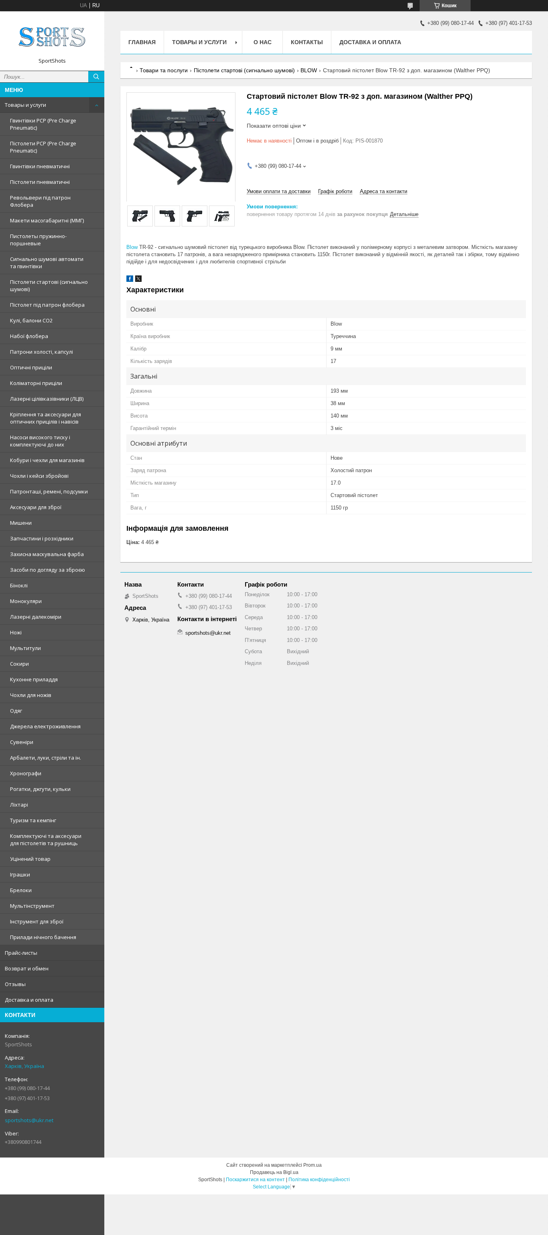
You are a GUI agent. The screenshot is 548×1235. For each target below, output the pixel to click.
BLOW (308, 70)
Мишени (21, 522)
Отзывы (15, 984)
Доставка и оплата (29, 999)
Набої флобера (29, 336)
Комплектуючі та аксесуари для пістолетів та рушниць (45, 839)
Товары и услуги (25, 104)
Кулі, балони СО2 (31, 320)
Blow (132, 247)
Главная (142, 42)
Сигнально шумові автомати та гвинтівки (46, 262)
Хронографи (25, 773)
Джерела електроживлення (45, 726)
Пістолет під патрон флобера (47, 304)
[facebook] (129, 280)
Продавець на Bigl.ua (274, 1172)
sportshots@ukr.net (29, 1120)
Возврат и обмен (27, 968)
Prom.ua (312, 1165)
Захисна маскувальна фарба (47, 554)
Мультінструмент (32, 905)
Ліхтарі (19, 804)
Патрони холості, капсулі (41, 351)
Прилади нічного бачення (43, 937)
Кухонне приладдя (34, 679)
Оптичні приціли (31, 367)
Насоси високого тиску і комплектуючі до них (40, 441)
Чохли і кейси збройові (39, 475)
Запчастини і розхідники (41, 538)
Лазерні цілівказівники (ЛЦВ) (46, 398)
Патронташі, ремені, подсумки (49, 491)
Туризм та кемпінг (33, 820)
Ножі (16, 632)
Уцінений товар (30, 858)
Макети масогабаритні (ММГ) (47, 220)
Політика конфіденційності (319, 1179)
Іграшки (20, 874)
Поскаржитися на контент (255, 1179)
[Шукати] (96, 77)
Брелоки (21, 890)
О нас (263, 42)
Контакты (307, 42)
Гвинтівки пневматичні (40, 166)
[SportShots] (52, 37)
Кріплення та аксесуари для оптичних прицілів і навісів (45, 418)
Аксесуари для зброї (35, 507)
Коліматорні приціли (36, 383)
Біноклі (19, 585)
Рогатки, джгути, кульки (40, 789)
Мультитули (25, 648)
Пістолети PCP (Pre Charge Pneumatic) (43, 147)
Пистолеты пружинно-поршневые (38, 239)
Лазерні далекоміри (35, 616)
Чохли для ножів (30, 695)
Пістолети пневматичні (40, 181)
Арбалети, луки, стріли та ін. (45, 757)
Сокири (19, 663)
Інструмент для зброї (36, 921)
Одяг (16, 710)
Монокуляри (26, 601)
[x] (138, 280)
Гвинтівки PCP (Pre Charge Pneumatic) (43, 124)
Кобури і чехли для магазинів (47, 460)
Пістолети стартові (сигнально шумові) (49, 285)
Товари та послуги (164, 70)
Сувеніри (21, 742)
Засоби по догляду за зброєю (47, 569)
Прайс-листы (21, 952)
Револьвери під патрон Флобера (40, 201)
